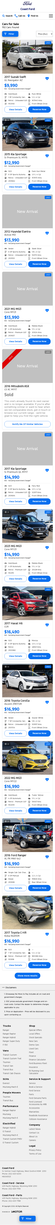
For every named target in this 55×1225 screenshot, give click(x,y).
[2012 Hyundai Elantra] (27, 211)
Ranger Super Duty (11, 1041)
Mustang (7, 1114)
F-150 (5, 1045)
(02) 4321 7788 (14, 1201)
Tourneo (6, 1062)
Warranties (34, 1112)
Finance (32, 1056)
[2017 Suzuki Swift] (27, 57)
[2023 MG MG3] (27, 526)
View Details (15, 109)
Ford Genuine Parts (38, 1098)
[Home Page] (27, 3)
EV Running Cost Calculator (36, 1072)
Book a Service (35, 1087)
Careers (32, 1140)
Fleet (31, 1052)
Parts (31, 1094)
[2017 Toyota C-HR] (27, 912)
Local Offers (34, 1033)
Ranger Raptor (9, 1033)
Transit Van (8, 1066)
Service (32, 1083)
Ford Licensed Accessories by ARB (38, 1103)
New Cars (33, 1041)
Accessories (34, 1108)
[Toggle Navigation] (51, 15)
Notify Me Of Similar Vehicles (27, 424)
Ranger (6, 1030)
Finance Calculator (37, 1059)
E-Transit (7, 1131)
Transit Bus (8, 1069)
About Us (33, 1136)
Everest (6, 1083)
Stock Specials (35, 1037)
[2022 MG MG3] (27, 758)
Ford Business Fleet (38, 1063)
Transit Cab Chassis (11, 1073)
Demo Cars (34, 1045)
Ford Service (34, 1090)
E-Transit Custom (10, 1142)
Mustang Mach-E (10, 1087)
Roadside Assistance (38, 1115)
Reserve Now (39, 109)
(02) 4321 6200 (14, 1174)
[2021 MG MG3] (27, 289)
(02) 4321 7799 (14, 1189)
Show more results (27, 975)
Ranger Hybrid (9, 1037)
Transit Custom (10, 1055)
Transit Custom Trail (12, 1058)
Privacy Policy (35, 1150)
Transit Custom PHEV (12, 1139)
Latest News (35, 1129)
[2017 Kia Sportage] (27, 449)
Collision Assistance (38, 1119)
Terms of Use (35, 1153)
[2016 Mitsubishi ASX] (27, 366)
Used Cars (33, 1048)
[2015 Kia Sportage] (27, 134)
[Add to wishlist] (47, 78)
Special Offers (35, 1030)
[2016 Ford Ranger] (27, 835)
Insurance (33, 1067)
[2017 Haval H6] (27, 603)
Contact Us (34, 1132)
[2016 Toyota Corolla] (27, 681)
